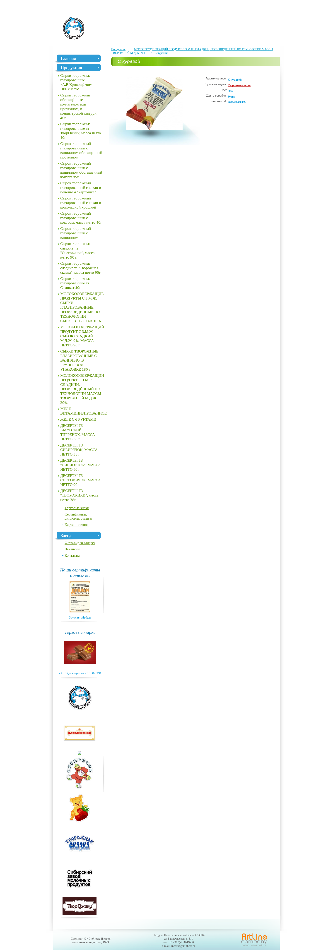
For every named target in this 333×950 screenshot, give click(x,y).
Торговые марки (80, 632)
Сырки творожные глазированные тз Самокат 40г (75, 283)
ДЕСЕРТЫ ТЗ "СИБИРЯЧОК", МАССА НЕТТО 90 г (80, 465)
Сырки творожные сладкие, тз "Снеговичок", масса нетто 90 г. (77, 250)
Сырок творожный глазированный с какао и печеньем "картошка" (80, 187)
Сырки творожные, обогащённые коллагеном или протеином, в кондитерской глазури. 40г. (78, 106)
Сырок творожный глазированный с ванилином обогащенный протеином (81, 150)
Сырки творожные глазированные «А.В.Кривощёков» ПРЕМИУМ (76, 82)
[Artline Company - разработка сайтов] (254, 946)
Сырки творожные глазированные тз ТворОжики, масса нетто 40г (80, 131)
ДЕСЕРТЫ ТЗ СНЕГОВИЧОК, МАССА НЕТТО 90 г (80, 480)
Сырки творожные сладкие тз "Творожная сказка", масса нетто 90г (80, 268)
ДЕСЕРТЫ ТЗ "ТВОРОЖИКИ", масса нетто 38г (79, 495)
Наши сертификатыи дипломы (80, 572)
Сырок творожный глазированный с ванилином (75, 233)
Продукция (118, 49)
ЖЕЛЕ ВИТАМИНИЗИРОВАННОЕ (82, 411)
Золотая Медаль (80, 617)
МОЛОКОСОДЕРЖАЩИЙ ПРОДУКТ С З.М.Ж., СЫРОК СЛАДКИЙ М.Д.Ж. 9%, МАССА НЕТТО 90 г (82, 336)
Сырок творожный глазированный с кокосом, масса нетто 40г (81, 218)
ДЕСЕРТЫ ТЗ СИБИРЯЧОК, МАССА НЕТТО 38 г (79, 449)
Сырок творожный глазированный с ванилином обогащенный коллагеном (81, 170)
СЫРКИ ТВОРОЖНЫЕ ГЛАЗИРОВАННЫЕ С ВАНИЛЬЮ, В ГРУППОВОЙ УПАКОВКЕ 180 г (79, 360)
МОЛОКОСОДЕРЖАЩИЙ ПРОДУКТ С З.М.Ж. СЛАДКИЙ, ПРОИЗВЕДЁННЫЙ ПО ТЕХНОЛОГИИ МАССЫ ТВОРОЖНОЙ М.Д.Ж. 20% (82, 389)
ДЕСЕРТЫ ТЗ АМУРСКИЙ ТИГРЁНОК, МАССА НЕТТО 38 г (77, 432)
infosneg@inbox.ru (183, 946)
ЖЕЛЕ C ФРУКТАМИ (78, 419)
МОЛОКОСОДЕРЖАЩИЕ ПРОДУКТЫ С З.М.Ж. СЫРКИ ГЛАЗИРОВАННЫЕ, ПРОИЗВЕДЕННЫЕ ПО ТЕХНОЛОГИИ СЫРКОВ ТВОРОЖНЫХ (82, 307)
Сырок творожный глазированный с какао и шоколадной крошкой (80, 202)
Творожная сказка (239, 85)
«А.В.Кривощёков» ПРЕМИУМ (80, 673)
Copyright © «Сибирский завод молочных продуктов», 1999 (91, 940)
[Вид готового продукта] (154, 129)
